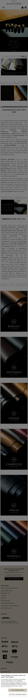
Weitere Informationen (17, 694)
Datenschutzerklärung (6, 687)
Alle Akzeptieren (18, 690)
